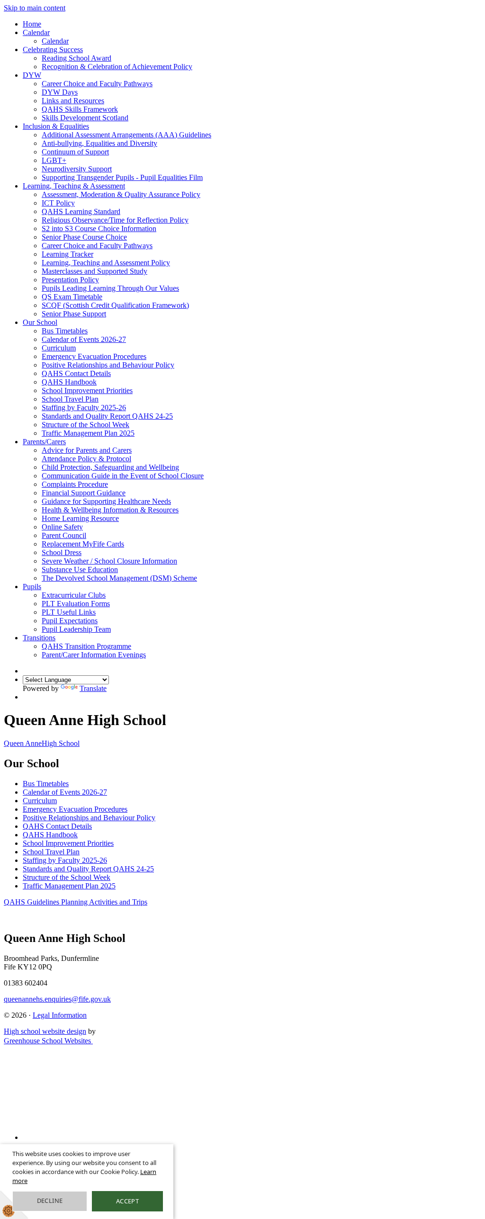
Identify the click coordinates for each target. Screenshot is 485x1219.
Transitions (39, 638)
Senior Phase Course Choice (84, 237)
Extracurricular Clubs (74, 595)
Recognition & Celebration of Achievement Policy (117, 67)
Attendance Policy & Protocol (86, 459)
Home (32, 24)
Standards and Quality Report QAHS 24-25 (107, 416)
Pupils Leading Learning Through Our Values (110, 288)
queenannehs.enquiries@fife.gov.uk (57, 999)
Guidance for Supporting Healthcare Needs (106, 501)
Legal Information (60, 1015)
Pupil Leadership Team (76, 629)
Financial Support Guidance (84, 493)
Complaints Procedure (75, 484)
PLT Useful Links (69, 612)
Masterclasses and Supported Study (94, 271)
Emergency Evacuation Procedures (94, 356)
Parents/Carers (44, 442)
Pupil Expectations (70, 621)
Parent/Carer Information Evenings (94, 655)
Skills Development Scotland (85, 118)
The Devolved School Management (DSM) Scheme (119, 578)
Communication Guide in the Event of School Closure (123, 476)
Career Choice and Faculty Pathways (97, 84)
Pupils (32, 587)
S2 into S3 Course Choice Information (99, 228)
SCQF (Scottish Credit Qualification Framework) (115, 305)
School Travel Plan (70, 399)
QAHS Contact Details (76, 373)
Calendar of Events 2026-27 (84, 339)
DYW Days (60, 92)
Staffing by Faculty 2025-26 (84, 407)
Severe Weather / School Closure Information (109, 561)
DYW (32, 75)
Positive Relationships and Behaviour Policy (108, 365)
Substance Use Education (80, 569)
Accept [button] (127, 1201)
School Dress (61, 552)
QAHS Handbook (69, 382)
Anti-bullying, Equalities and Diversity (99, 143)
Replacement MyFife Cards (83, 544)
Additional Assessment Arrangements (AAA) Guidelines (126, 135)
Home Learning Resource (80, 518)
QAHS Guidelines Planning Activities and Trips (75, 902)
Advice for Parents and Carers (87, 450)
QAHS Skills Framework (80, 109)
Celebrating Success (53, 49)
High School (42, 743)
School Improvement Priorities (87, 390)
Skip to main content (34, 8)
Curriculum (59, 348)
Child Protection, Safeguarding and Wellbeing (110, 467)
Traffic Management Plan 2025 (88, 433)
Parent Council (64, 535)
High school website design (45, 1031)
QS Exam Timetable (72, 297)
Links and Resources (73, 101)
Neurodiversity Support (77, 169)
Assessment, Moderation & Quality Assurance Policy (121, 194)
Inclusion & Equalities (56, 126)
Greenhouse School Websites (48, 1041)
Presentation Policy (70, 280)
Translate (93, 688)
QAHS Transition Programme (86, 646)
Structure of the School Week (85, 425)
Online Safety (62, 527)
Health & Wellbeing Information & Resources (110, 510)
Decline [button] (50, 1200)
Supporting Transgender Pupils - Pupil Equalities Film (122, 177)
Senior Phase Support (74, 314)
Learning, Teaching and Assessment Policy (106, 263)
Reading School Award (76, 58)
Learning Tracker (67, 254)
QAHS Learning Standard (81, 211)
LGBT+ (54, 160)
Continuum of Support (75, 152)
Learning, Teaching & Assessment (74, 186)
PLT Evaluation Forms (76, 604)
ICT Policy (58, 203)
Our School (40, 322)
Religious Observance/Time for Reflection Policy (115, 220)
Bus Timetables (65, 331)
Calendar (36, 32)
